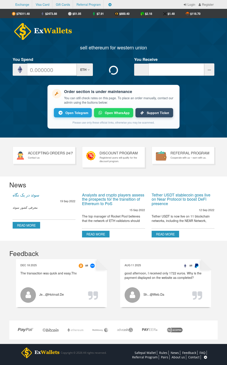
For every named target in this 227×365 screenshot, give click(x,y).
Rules (163, 353)
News (175, 353)
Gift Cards (63, 4)
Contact (194, 357)
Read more (26, 225)
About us (178, 357)
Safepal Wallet (145, 353)
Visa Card (42, 4)
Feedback (189, 353)
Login (191, 4)
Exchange (22, 4)
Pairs (164, 357)
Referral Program (88, 4)
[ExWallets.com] (40, 29)
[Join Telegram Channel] (110, 4)
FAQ (202, 353)
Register (208, 4)
